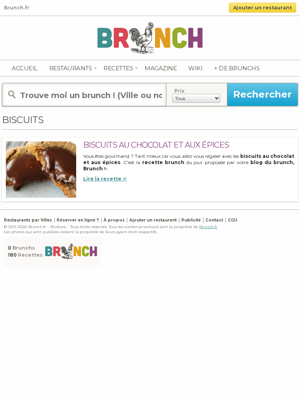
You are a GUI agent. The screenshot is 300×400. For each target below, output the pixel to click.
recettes (118, 68)
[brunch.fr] (150, 38)
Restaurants (70, 68)
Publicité (191, 220)
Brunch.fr (208, 226)
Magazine (161, 68)
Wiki (195, 68)
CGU (232, 220)
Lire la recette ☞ (105, 179)
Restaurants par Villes (28, 220)
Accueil (25, 68)
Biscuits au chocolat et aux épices (156, 145)
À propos (114, 220)
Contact (214, 220)
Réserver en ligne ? (78, 220)
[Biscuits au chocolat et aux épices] (41, 169)
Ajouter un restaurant (262, 8)
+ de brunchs (236, 68)
